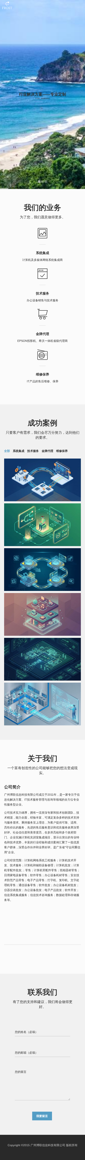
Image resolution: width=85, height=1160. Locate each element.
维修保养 (62, 451)
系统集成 (18, 451)
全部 (7, 451)
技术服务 (33, 451)
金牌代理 (47, 451)
